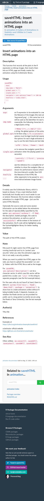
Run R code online (12, 419)
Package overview (13, 394)
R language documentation (16, 416)
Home (7, 6)
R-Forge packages (12, 437)
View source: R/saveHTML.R (16, 40)
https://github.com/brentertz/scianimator (18, 331)
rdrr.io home (10, 414)
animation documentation (10, 360)
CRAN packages (12, 432)
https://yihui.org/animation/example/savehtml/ (20, 324)
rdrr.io (5, 2)
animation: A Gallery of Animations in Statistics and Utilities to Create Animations (21, 32)
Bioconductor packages (14, 434)
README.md (12, 397)
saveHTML (28, 371)
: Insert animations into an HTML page (21, 8)
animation (16, 374)
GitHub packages (12, 440)
